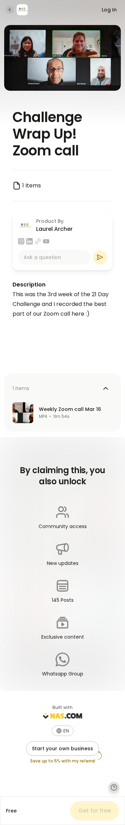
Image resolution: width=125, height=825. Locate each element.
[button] (63, 731)
